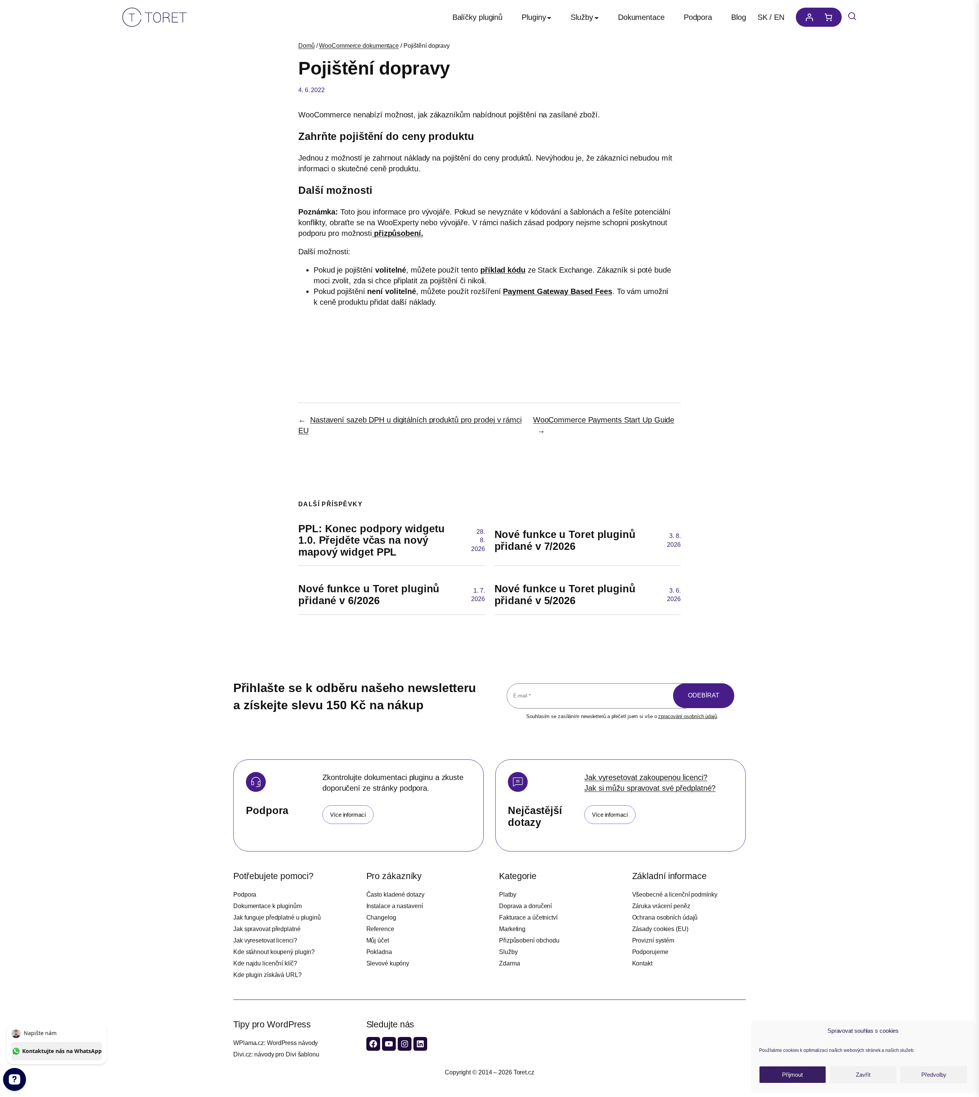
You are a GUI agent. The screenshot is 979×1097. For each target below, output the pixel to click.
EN (779, 17)
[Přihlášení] (807, 17)
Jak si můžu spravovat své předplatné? (650, 788)
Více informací (348, 814)
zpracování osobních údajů (687, 716)
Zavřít (863, 1074)
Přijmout (792, 1074)
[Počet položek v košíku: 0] (830, 17)
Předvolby (933, 1074)
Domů (306, 45)
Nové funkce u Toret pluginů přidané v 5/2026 (565, 594)
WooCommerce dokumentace (359, 45)
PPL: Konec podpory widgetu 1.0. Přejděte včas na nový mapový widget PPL (371, 540)
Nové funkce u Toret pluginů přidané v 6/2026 (368, 594)
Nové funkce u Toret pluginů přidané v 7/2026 (565, 540)
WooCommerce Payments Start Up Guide (604, 420)
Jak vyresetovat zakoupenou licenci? (645, 777)
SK (763, 17)
